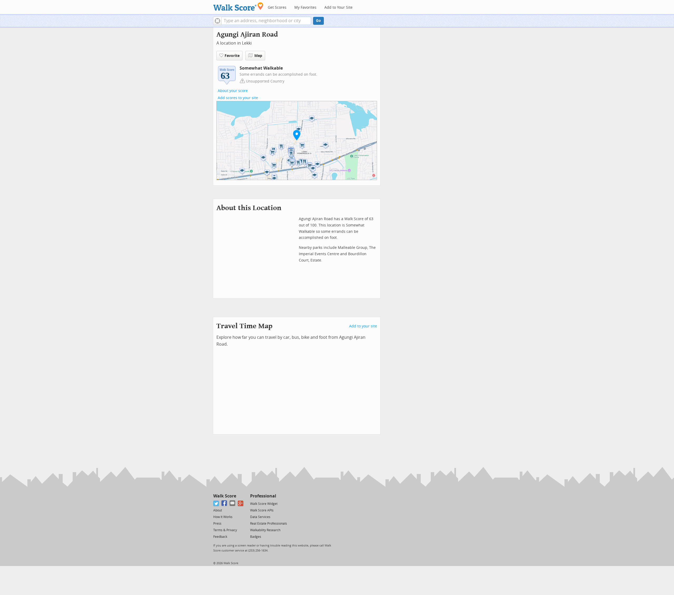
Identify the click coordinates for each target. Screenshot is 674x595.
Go (318, 20)
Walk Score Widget (263, 504)
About (217, 510)
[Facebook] (224, 503)
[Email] (233, 503)
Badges (255, 537)
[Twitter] (216, 503)
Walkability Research (265, 530)
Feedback (220, 537)
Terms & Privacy (225, 530)
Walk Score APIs (262, 510)
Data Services (260, 517)
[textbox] (266, 21)
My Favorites (305, 7)
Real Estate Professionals (268, 523)
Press (217, 523)
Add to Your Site (338, 7)
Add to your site (363, 326)
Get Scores (277, 7)
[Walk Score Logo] (238, 6)
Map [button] (258, 56)
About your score (233, 91)
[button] (217, 21)
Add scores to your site (238, 98)
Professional (263, 496)
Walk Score (224, 496)
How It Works (222, 517)
